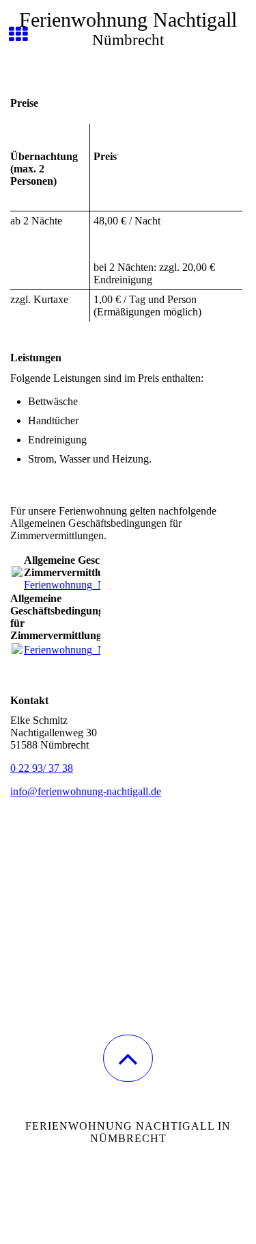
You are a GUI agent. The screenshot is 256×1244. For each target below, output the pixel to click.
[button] (128, 1058)
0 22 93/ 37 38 (41, 768)
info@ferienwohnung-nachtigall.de (85, 791)
